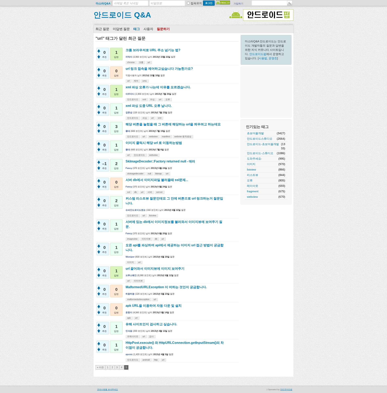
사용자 (148, 29)
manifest (166, 136)
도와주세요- (254, 158)
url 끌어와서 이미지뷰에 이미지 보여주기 (155, 268)
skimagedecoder (135, 173)
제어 (136, 81)
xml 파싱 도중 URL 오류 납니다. (149, 105)
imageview (132, 239)
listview (251, 169)
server (159, 192)
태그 (136, 29)
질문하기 (163, 29)
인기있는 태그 (257, 127)
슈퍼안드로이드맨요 (136, 210)
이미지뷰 (146, 239)
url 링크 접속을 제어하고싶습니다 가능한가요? (159, 68)
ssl (128, 192)
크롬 (141, 62)
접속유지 (196, 3)
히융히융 (130, 294)
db (135, 192)
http (156, 360)
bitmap (158, 173)
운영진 (273, 58)
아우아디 (130, 94)
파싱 (152, 99)
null (149, 173)
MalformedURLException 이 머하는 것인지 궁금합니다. (166, 287)
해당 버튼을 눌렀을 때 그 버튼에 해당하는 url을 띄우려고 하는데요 (173, 124)
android (146, 360)
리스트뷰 (252, 175)
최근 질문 (102, 29)
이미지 (251, 164)
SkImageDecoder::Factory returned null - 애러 (160, 161)
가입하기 (238, 3)
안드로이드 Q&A (122, 15)
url (149, 62)
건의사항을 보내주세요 (107, 389)
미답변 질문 (121, 29)
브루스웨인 (131, 275)
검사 (151, 336)
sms (145, 81)
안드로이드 (132, 99)
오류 (250, 180)
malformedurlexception (138, 299)
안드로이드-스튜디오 (260, 153)
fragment (252, 191)
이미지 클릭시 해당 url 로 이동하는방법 (154, 143)
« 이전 (100, 367)
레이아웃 (252, 185)
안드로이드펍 (257, 54)
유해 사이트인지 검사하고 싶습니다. (151, 324)
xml (144, 99)
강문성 (129, 112)
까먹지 (129, 57)
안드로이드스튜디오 (259, 138)
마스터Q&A (103, 3)
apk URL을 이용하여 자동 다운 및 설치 (154, 305)
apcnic (129, 354)
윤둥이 (129, 312)
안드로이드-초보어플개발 (263, 144)
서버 (150, 192)
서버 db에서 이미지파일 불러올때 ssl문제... (157, 180)
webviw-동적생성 (182, 136)
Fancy (129, 168)
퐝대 (128, 131)
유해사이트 (132, 336)
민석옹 (129, 331)
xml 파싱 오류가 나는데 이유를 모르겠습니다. (158, 87)
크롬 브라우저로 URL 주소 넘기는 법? (153, 50)
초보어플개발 (255, 133)
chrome (131, 62)
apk (129, 318)
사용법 (263, 58)
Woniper (130, 257)
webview (252, 196)
